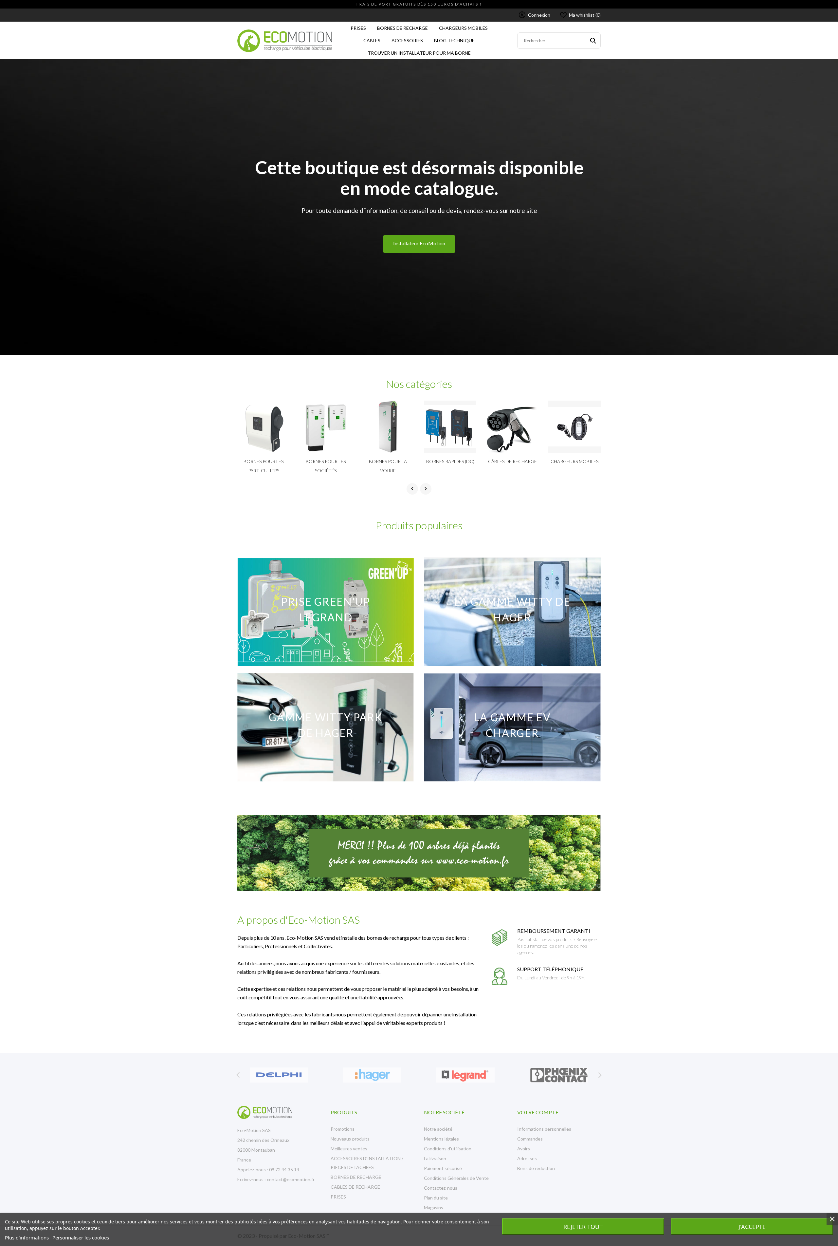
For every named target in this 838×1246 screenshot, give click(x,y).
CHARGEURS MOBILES (465, 26)
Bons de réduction (536, 1168)
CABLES (370, 38)
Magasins (433, 1207)
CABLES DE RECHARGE (355, 1187)
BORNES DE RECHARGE (404, 26)
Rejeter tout (583, 1227)
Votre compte (537, 1112)
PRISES (357, 26)
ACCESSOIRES (409, 38)
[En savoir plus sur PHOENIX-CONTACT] (559, 1075)
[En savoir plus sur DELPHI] (279, 1075)
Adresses (527, 1158)
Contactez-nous (440, 1188)
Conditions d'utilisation (447, 1148)
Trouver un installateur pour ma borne (419, 53)
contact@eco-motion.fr (291, 1179)
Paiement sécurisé (443, 1168)
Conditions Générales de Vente (456, 1178)
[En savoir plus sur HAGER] (372, 1075)
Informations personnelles (544, 1129)
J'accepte (752, 1227)
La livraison (435, 1158)
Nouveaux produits (350, 1139)
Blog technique (454, 40)
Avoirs (523, 1148)
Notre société (438, 1129)
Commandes (530, 1139)
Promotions (343, 1129)
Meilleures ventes (349, 1148)
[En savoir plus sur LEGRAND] (465, 1075)
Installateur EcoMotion (419, 243)
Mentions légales (441, 1139)
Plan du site (436, 1197)
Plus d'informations (27, 1237)
